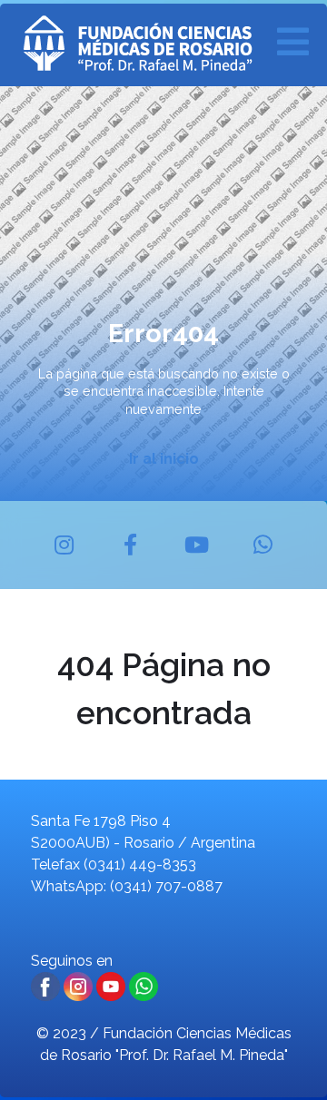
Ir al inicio (164, 458)
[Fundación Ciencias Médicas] (159, 45)
